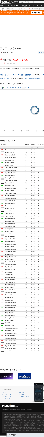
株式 (3, 9)
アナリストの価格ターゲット (33, 78)
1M (29, 88)
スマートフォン (6, 394)
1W (26, 88)
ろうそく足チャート (3, 88)
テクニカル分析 (4, 78)
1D (24, 88)
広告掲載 (21, 394)
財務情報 (28, 75)
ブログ (4, 392)
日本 (20, 9)
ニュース (39, 6)
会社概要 (21, 392)
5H (21, 88)
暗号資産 (24, 6)
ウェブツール (6, 398)
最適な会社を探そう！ (9, 369)
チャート (31, 6)
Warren (26, 9)
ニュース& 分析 (18, 75)
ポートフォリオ (6, 396)
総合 (1, 75)
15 (13, 88)
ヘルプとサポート (24, 396)
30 (15, 88)
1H (18, 88)
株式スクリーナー (12, 9)
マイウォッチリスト (13, 6)
